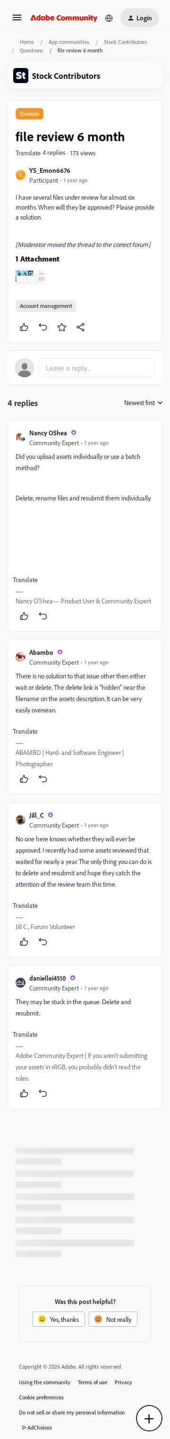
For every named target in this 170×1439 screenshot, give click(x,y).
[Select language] (109, 17)
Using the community (44, 1382)
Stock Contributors (125, 41)
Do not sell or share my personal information (72, 1412)
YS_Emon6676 (49, 170)
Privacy (123, 1382)
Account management (46, 305)
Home (27, 41)
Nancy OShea (48, 433)
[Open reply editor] (85, 368)
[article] (85, 526)
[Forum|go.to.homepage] (64, 18)
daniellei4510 (47, 978)
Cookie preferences (41, 1397)
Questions (31, 50)
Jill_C (36, 815)
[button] (17, 21)
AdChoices (39, 1427)
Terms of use (92, 1382)
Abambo (41, 652)
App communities (69, 41)
